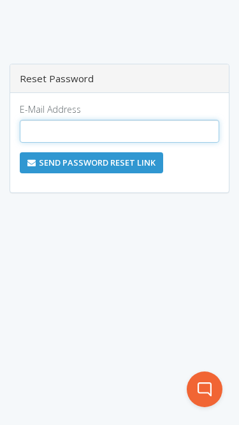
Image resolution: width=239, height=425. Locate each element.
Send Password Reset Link (97, 162)
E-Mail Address (50, 109)
